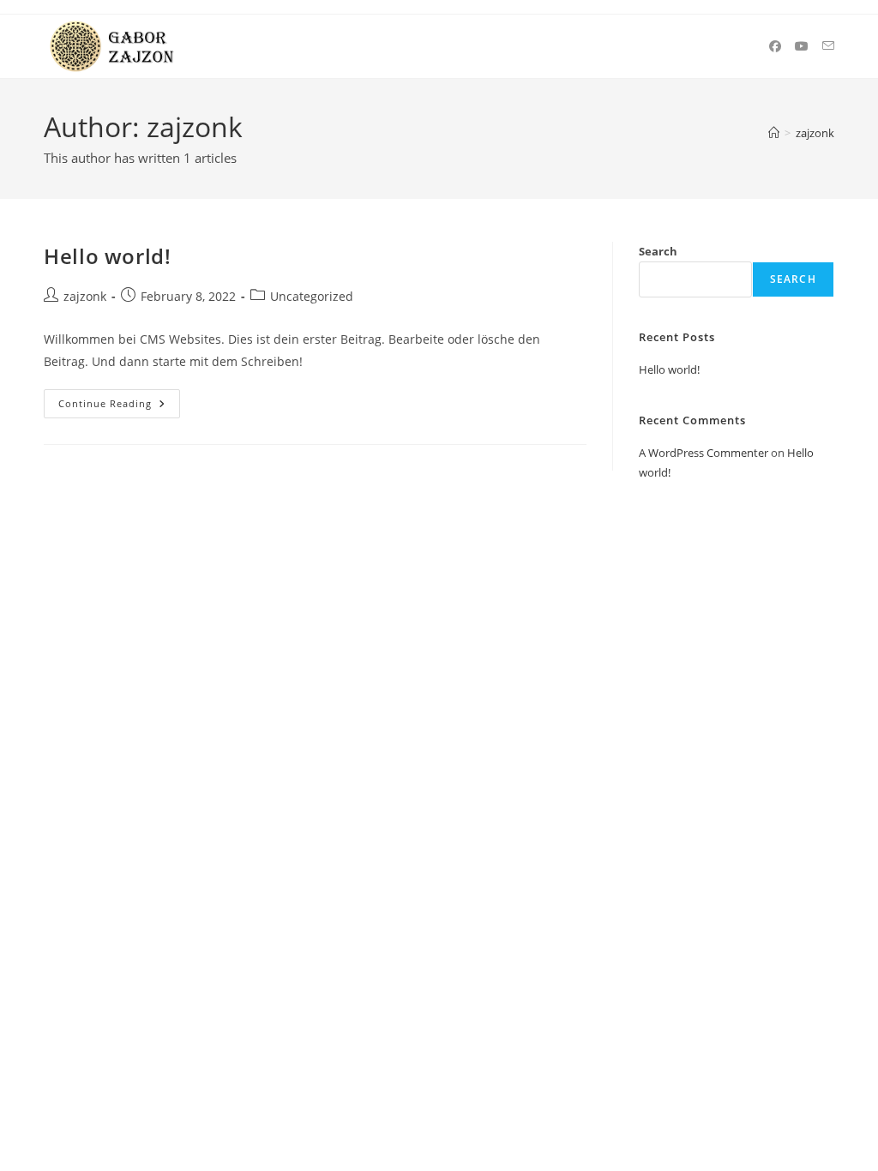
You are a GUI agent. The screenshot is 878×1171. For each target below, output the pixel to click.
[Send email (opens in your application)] (828, 45)
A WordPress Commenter (703, 452)
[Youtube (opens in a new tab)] (801, 46)
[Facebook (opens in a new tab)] (775, 46)
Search (658, 251)
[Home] (773, 133)
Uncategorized (311, 296)
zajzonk (815, 133)
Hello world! (107, 256)
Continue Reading (119, 406)
